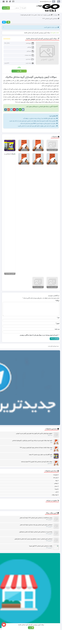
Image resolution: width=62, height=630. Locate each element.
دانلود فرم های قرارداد (26, 15)
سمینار (56, 486)
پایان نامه (55, 478)
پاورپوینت (55, 475)
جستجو (5, 8)
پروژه (56, 480)
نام (58, 318)
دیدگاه (57, 301)
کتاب (56, 492)
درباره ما (55, 15)
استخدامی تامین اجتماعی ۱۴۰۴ (49, 19)
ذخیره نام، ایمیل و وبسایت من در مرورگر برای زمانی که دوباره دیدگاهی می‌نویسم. (39, 335)
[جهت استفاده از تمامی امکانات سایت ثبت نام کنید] (4, 22)
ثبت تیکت (39, 15)
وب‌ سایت (57, 329)
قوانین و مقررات (47, 15)
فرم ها (56, 489)
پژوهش (56, 483)
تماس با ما (34, 15)
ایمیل (57, 323)
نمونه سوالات (55, 495)
